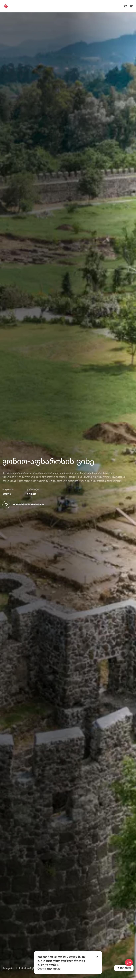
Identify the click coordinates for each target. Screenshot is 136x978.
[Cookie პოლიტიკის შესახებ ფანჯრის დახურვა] (97, 957)
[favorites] (125, 6)
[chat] (129, 962)
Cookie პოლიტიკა (48, 968)
